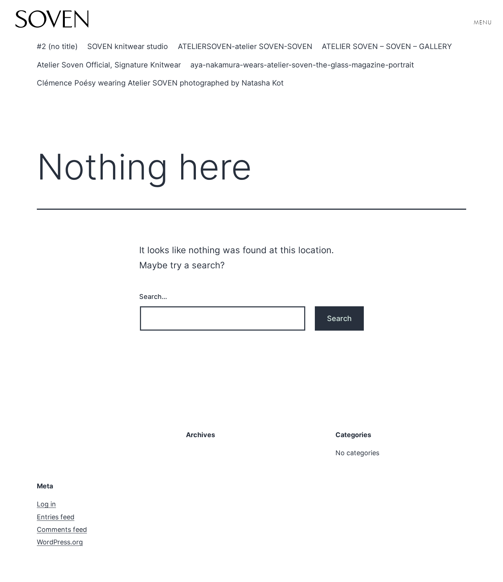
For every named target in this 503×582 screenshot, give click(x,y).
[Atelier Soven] (51, 20)
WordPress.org (60, 542)
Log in (46, 504)
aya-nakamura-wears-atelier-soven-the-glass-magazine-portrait (302, 64)
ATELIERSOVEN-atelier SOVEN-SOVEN (245, 46)
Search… (153, 296)
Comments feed (62, 529)
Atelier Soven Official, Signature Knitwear (109, 64)
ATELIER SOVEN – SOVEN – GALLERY (387, 46)
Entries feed (55, 517)
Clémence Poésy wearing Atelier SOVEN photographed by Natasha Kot (160, 83)
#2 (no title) (57, 46)
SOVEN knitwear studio (127, 46)
